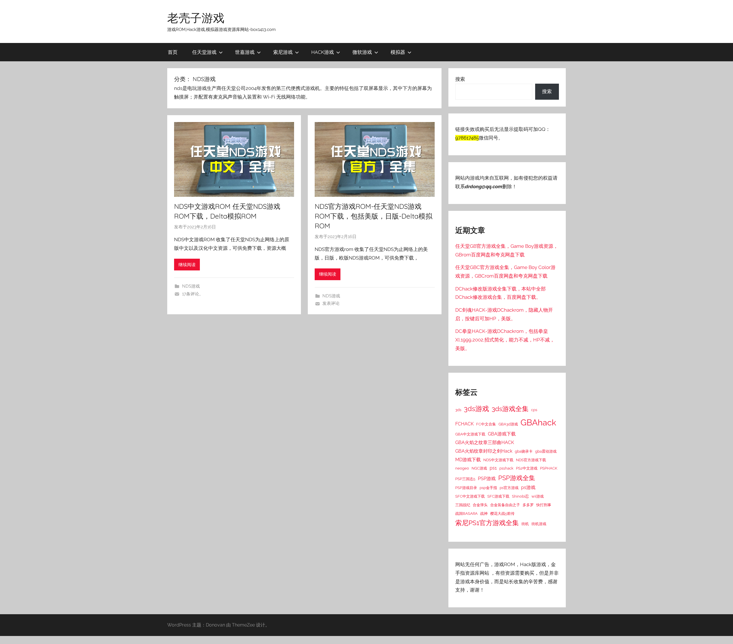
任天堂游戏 (204, 52)
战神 (484, 513)
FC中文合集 (486, 424)
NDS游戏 (191, 286)
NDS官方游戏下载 (531, 460)
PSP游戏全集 (516, 478)
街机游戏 (538, 523)
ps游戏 (528, 487)
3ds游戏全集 (510, 409)
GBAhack (538, 422)
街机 (525, 523)
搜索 (460, 79)
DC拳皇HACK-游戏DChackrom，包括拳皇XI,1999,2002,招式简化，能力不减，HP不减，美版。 (505, 339)
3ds (458, 409)
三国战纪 (462, 504)
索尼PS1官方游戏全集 (487, 523)
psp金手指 (488, 487)
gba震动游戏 (546, 451)
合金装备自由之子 (505, 504)
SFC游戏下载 (498, 496)
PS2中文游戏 (526, 468)
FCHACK (464, 424)
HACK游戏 (322, 52)
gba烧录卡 (524, 451)
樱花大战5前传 (502, 513)
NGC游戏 (479, 468)
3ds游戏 (476, 409)
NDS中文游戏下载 (498, 460)
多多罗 (528, 504)
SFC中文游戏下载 (470, 496)
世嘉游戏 (245, 52)
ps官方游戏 (509, 487)
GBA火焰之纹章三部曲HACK (484, 442)
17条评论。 (192, 294)
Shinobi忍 (520, 496)
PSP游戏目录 (466, 487)
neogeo (462, 468)
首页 (173, 52)
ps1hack (506, 468)
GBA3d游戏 (508, 424)
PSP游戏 (487, 478)
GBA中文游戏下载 (470, 434)
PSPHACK (548, 468)
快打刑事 (543, 504)
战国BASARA (466, 513)
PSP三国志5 (465, 478)
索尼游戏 (283, 52)
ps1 (493, 468)
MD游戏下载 (468, 459)
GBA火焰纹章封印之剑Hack (483, 451)
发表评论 (331, 303)
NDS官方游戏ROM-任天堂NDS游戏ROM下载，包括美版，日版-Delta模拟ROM (373, 216)
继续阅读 (187, 264)
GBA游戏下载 (502, 434)
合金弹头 (480, 504)
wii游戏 (537, 496)
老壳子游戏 (195, 18)
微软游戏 (362, 52)
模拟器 (398, 52)
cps (534, 409)
